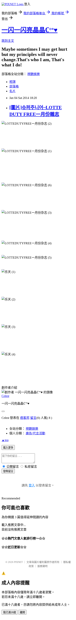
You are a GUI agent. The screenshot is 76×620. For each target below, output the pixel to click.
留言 (33, 417)
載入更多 (8, 447)
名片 (12, 91)
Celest (5, 396)
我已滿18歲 (9, 612)
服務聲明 (42, 566)
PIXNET (18, 562)
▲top (5, 440)
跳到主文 (8, 40)
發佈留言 (8, 471)
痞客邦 (24, 417)
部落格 (14, 86)
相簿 (12, 81)
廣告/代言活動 (35, 433)
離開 (22, 612)
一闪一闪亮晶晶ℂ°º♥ (29, 30)
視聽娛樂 (33, 74)
